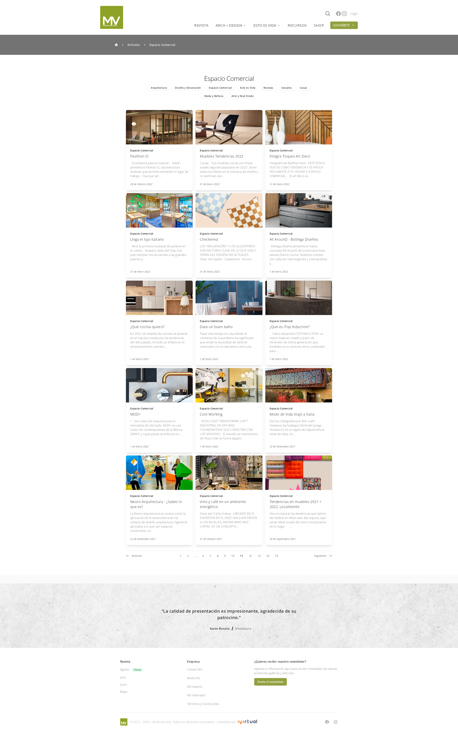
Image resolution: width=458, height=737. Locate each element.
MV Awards (194, 687)
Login (354, 14)
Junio (123, 684)
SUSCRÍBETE (341, 25)
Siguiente (320, 555)
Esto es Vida (247, 87)
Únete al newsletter (270, 682)
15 (276, 555)
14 (267, 555)
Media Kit (193, 678)
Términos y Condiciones (203, 704)
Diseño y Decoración (188, 87)
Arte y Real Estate (243, 96)
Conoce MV (194, 669)
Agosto (124, 669)
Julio (123, 677)
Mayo (123, 692)
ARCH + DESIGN (229, 25)
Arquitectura (159, 87)
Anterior (137, 555)
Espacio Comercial (162, 45)
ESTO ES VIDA (265, 25)
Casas (303, 87)
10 (232, 555)
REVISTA (201, 25)
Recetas (268, 87)
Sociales (286, 87)
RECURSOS (297, 25)
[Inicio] (116, 45)
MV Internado (196, 695)
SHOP (319, 25)
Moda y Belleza (213, 96)
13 (259, 555)
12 (250, 555)
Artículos (133, 45)
